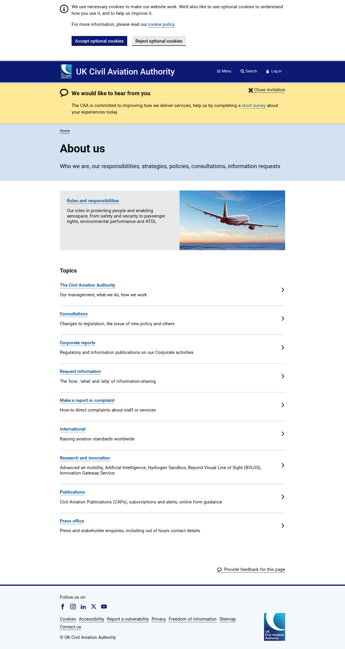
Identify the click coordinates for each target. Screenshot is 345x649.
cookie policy (161, 24)
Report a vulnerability (128, 619)
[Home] (66, 72)
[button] (267, 89)
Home (65, 131)
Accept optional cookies (99, 41)
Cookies (68, 619)
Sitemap (227, 619)
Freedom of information (193, 619)
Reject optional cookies (158, 41)
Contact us (70, 626)
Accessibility (91, 619)
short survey (254, 105)
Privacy (159, 619)
